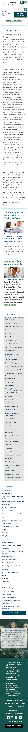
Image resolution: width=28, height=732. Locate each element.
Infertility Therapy (10, 403)
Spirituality (5, 578)
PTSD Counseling (10, 451)
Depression (5, 533)
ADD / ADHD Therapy (11, 323)
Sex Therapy (8, 458)
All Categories (6, 490)
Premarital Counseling (11, 441)
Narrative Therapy (10, 422)
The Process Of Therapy (9, 597)
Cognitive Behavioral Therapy (13, 347)
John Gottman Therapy (12, 410)
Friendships (5, 539)
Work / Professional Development (12, 600)
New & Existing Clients (14, 725)
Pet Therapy (8, 425)
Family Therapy (9, 385)
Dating (4, 529)
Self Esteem (5, 569)
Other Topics (5, 603)
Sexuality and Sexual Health (10, 572)
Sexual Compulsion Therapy (13, 455)
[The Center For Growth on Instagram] (12, 717)
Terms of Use (21, 706)
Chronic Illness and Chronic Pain (11, 520)
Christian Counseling (11, 359)
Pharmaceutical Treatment (13, 429)
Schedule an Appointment (21, 14)
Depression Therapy (11, 363)
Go (26, 10)
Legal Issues (5, 548)
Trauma (4, 585)
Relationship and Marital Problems (12, 566)
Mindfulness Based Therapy (13, 477)
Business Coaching (10, 340)
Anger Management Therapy (13, 326)
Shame (4, 575)
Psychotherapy (9, 448)
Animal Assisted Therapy (12, 330)
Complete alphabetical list (14, 20)
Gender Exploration (7, 542)
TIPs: (2, 11)
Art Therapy (8, 333)
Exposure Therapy (10, 378)
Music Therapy (9, 418)
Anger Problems (7, 504)
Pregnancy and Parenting (9, 559)
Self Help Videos (7, 493)
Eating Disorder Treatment (13, 370)
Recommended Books (14, 613)
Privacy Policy (8, 706)
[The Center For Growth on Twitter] (16, 717)
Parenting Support (7, 556)
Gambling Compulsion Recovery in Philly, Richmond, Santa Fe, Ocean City (13, 390)
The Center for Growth (16, 700)
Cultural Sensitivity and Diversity (11, 526)
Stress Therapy (9, 462)
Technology (5, 581)
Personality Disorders (8, 563)
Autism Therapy (9, 337)
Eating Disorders (7, 536)
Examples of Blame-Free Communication (13, 262)
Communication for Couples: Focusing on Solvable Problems (13, 215)
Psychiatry (8, 444)
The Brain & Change (7, 588)
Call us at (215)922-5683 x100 (14, 713)
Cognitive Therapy (10, 350)
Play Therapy (9, 432)
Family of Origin (9, 382)
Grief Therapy (9, 396)
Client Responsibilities (11, 344)
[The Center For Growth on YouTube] (19, 717)
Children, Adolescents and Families (12, 514)
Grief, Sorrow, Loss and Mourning (11, 545)
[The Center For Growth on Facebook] (8, 717)
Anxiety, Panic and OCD (9, 507)
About (24, 703)
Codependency (6, 523)
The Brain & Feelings (8, 591)
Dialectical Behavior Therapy (13, 366)
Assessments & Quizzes (9, 511)
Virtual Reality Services (12, 474)
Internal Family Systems (12, 406)
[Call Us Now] (22, 2)
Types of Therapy (7, 594)
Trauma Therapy (10, 470)
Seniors (4, 517)
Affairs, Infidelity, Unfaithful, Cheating (13, 501)
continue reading (10, 304)
